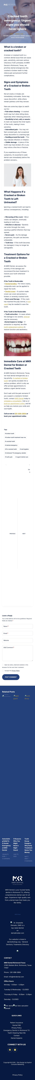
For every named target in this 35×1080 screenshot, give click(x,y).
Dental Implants (16, 1038)
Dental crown (10, 291)
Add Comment (9, 647)
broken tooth (9, 433)
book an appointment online (14, 403)
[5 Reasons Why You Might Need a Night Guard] (17, 765)
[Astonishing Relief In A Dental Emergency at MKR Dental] (6, 765)
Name (6, 626)
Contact (17, 1035)
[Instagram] (15, 1049)
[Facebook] (10, 1049)
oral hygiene (24, 449)
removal (26, 317)
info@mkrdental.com (16, 977)
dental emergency (11, 445)
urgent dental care (22, 457)
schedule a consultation (13, 401)
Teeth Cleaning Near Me (17, 1033)
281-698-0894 (21, 414)
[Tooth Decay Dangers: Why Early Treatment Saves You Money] (29, 765)
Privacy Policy (16, 670)
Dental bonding (11, 284)
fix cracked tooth (11, 449)
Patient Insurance (16, 1023)
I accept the (12, 670)
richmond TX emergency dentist (15, 453)
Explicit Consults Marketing (21, 1063)
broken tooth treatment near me (15, 437)
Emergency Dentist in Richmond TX (17, 1030)
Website (6, 640)
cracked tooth (10, 441)
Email (6, 633)
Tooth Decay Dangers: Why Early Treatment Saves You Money (28, 845)
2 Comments (6, 858)
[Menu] (30, 5)
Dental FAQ (17, 1025)
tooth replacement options (14, 327)
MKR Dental (19, 398)
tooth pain (8, 457)
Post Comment (11, 677)
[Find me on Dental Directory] (17, 951)
